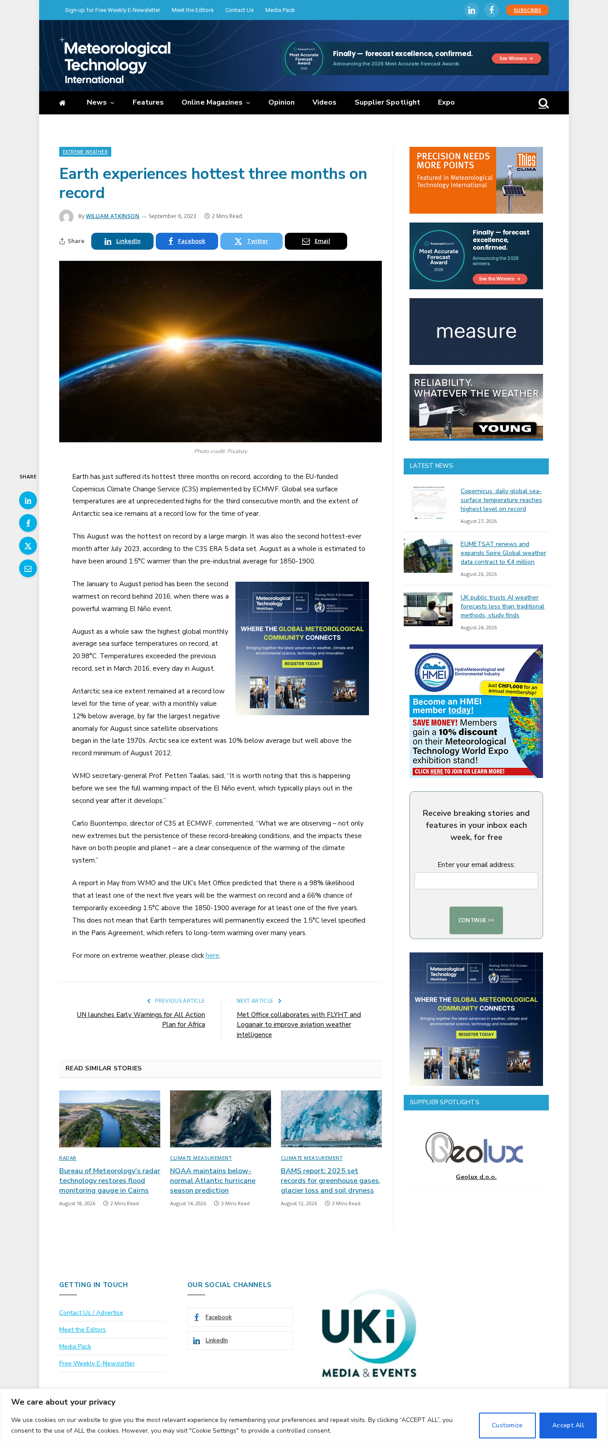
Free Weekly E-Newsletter (97, 1363)
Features (148, 102)
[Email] (28, 568)
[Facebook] (28, 523)
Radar (68, 1157)
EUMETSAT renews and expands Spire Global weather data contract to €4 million (503, 553)
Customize (507, 1425)
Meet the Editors (193, 10)
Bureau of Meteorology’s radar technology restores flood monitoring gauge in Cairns (109, 1181)
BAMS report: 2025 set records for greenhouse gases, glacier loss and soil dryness (331, 1181)
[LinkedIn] (28, 500)
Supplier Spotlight (387, 102)
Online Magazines (212, 102)
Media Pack (280, 10)
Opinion (281, 102)
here (212, 955)
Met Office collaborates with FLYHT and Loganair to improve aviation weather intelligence (299, 1024)
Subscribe (527, 10)
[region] (304, 1417)
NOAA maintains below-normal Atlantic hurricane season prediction (212, 1181)
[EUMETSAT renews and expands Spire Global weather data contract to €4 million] (428, 556)
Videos (324, 102)
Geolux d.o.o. (476, 1177)
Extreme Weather (85, 152)
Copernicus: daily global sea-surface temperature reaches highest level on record (501, 500)
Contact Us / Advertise (91, 1312)
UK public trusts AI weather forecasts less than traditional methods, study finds (502, 606)
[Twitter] (28, 546)
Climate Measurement (200, 1157)
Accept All (568, 1425)
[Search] (543, 103)
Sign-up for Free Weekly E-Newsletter (112, 10)
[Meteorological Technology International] (114, 60)
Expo (446, 102)
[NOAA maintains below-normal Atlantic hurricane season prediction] (220, 1118)
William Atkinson (113, 216)
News (97, 102)
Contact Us (239, 10)
